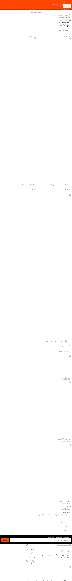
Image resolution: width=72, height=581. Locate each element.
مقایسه (58, 181)
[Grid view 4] (65, 27)
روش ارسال (31, 549)
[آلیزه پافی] (60, 365)
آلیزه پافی (67, 377)
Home (68, 15)
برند (64, 15)
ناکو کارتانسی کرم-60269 (25, 185)
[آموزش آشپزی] (66, 507)
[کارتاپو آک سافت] (42, 472)
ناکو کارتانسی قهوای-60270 (59, 185)
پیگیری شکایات (30, 556)
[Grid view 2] (69, 27)
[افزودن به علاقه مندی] (53, 181)
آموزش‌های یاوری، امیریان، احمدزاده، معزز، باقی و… (54, 515)
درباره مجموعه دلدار (28, 561)
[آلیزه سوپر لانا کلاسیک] (42, 410)
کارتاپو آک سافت (65, 501)
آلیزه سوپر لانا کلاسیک (64, 439)
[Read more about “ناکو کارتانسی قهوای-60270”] (68, 181)
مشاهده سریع (63, 181)
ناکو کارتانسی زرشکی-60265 (58, 341)
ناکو (62, 15)
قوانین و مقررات (29, 552)
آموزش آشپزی (66, 509)
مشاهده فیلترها (64, 22)
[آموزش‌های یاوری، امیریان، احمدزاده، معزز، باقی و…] (66, 512)
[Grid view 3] (67, 27)
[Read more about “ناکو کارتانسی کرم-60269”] (33, 181)
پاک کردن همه (67, 530)
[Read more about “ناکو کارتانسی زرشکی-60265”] (68, 337)
